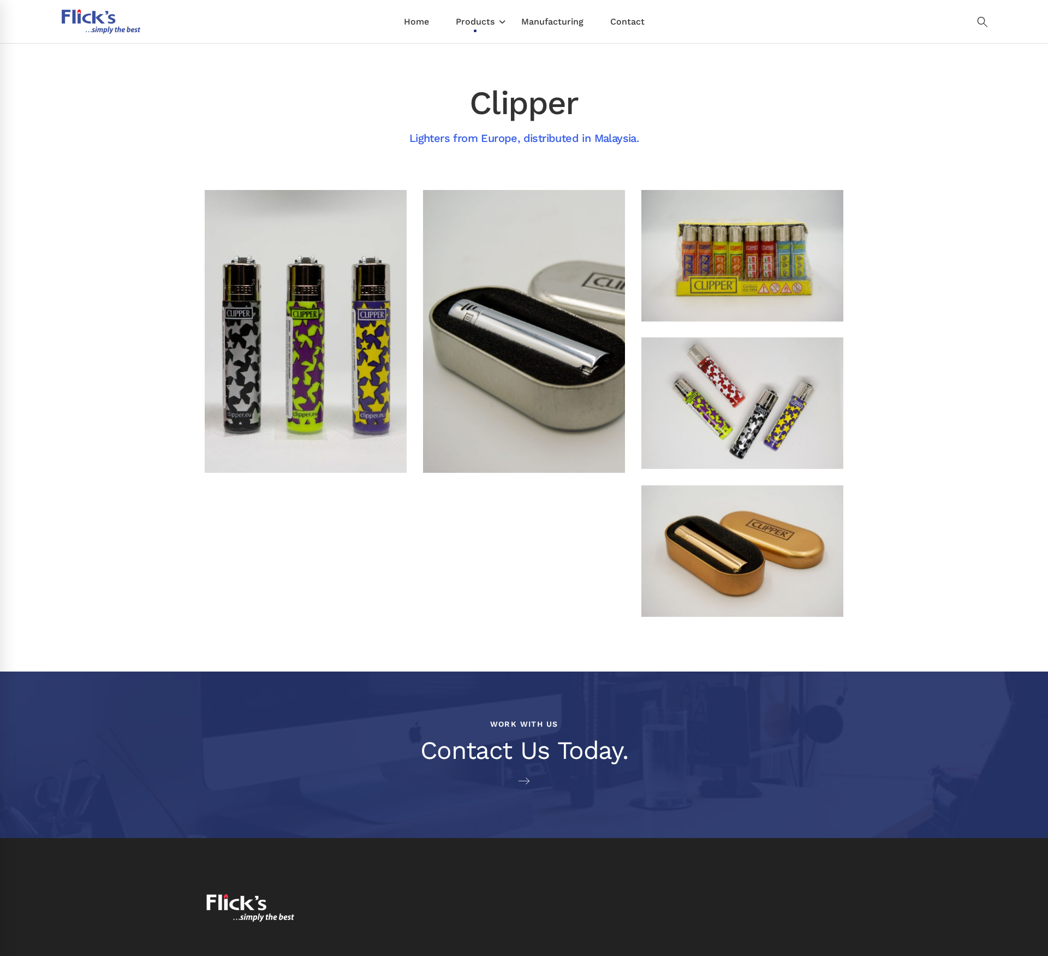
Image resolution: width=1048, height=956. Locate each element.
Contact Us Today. (524, 750)
